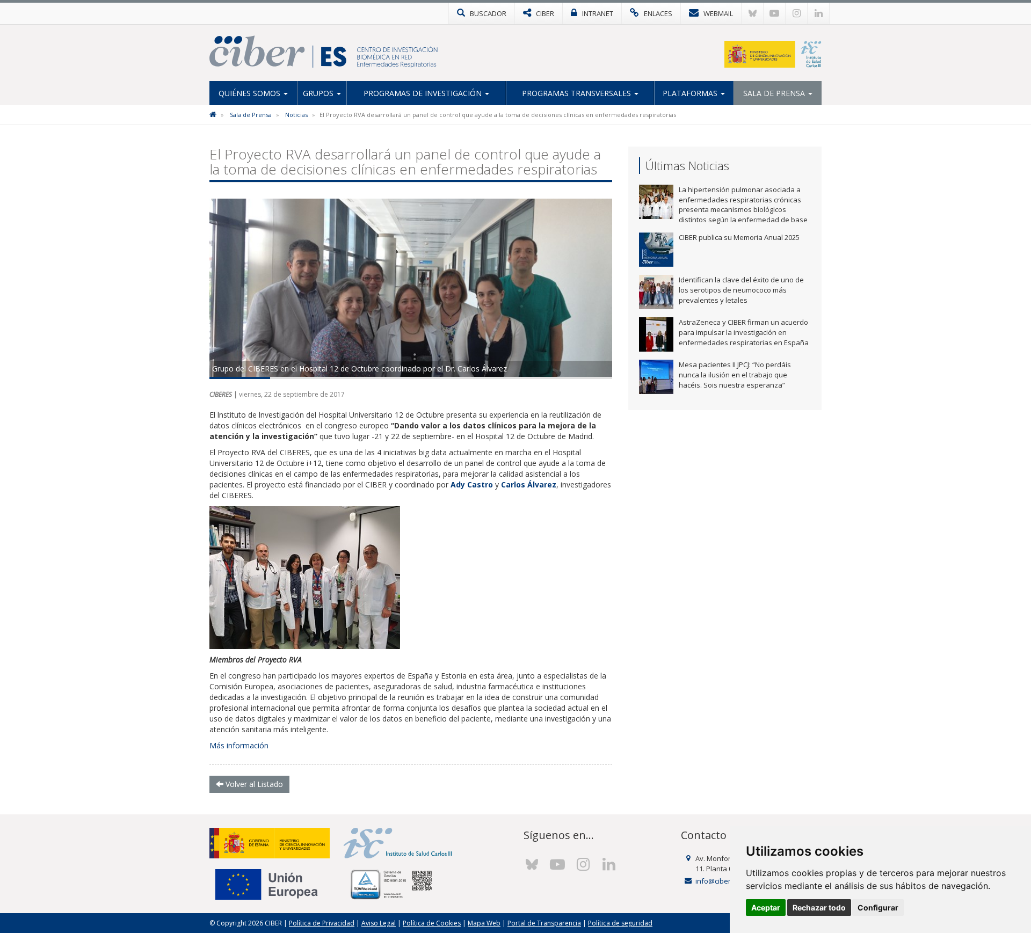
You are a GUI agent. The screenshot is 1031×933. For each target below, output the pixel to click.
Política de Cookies (432, 923)
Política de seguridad (620, 923)
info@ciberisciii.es (724, 881)
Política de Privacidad (321, 923)
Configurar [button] (878, 907)
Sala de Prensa (775, 93)
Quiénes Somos (250, 93)
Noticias (296, 115)
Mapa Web (484, 923)
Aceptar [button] (765, 907)
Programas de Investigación (424, 93)
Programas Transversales (577, 93)
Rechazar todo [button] (819, 907)
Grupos (319, 93)
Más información (238, 745)
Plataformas (691, 93)
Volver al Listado (253, 784)
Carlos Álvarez (528, 484)
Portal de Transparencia (544, 923)
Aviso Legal (378, 923)
